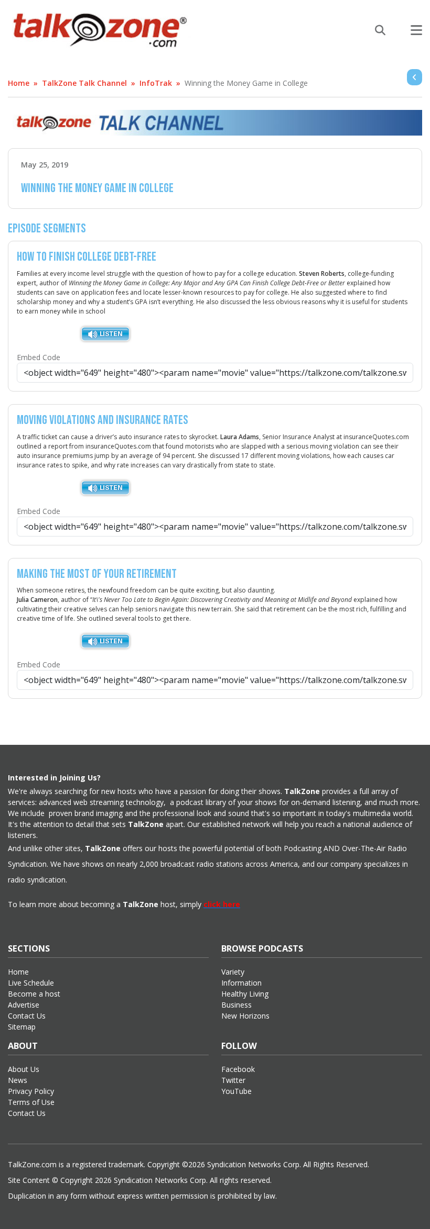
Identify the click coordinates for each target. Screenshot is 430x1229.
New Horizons (245, 1016)
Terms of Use (31, 1102)
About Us (23, 1069)
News (17, 1080)
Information (241, 983)
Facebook (238, 1069)
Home (18, 83)
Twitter (233, 1080)
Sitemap (22, 1027)
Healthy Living (244, 994)
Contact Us (27, 1016)
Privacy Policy (31, 1091)
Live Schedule (31, 983)
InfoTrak (155, 83)
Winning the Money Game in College (246, 83)
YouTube (236, 1091)
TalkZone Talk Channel (84, 83)
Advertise (23, 1005)
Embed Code (38, 357)
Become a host (34, 994)
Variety (232, 972)
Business (236, 1005)
